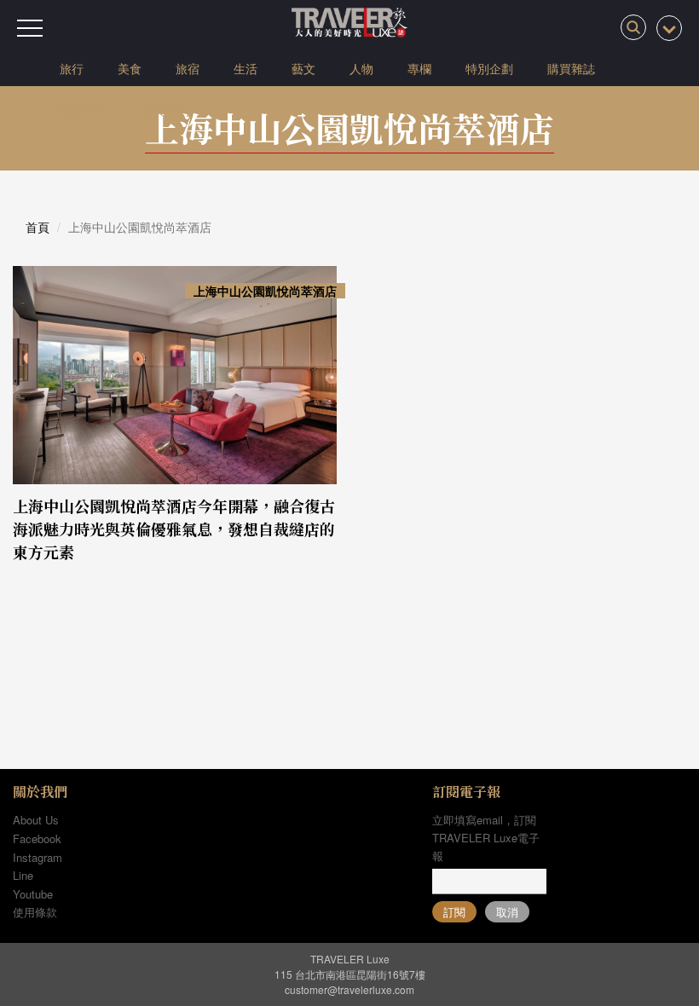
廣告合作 (83, 110)
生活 (245, 68)
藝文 (303, 68)
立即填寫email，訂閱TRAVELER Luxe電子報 (486, 838)
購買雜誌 (571, 68)
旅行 (72, 68)
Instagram (37, 857)
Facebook (37, 838)
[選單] (30, 28)
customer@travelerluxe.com (349, 989)
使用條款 (35, 912)
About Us (36, 820)
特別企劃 (489, 68)
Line (23, 875)
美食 (130, 68)
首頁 (37, 226)
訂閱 (454, 912)
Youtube (33, 894)
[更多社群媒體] (669, 28)
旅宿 (187, 68)
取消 (507, 912)
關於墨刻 (165, 110)
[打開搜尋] (633, 27)
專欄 (419, 68)
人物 (361, 68)
